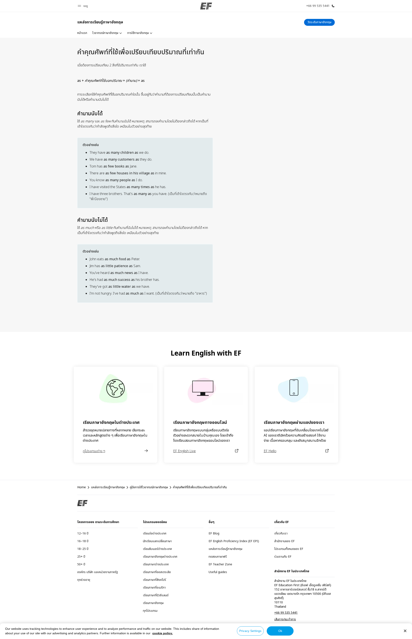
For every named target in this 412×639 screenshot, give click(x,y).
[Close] (405, 631)
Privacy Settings (250, 631)
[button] (83, 6)
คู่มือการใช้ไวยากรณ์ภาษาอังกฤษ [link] (149, 487)
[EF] (206, 6)
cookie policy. (162, 633)
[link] (100, 22)
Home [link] (81, 487)
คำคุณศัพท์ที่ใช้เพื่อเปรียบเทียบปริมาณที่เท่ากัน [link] (200, 487)
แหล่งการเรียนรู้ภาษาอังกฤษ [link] (108, 487)
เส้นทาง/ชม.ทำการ (285, 619)
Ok (280, 631)
